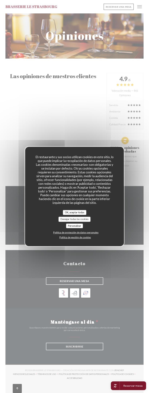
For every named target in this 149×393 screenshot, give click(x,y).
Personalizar (74, 225)
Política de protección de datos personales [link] (75, 232)
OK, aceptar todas (74, 212)
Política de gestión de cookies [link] (75, 237)
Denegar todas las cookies (74, 219)
